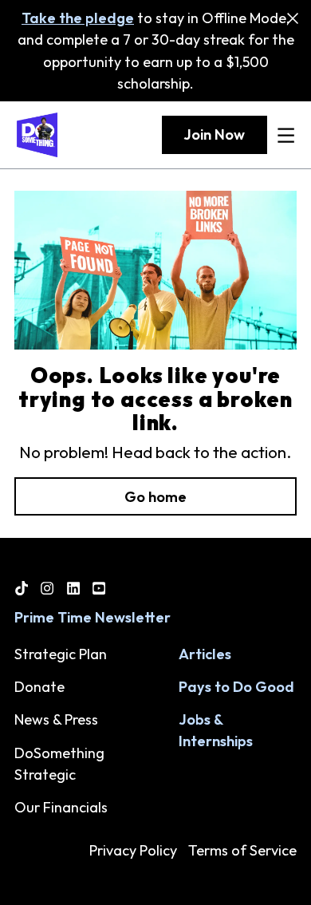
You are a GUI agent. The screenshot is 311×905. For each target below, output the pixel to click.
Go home (155, 497)
